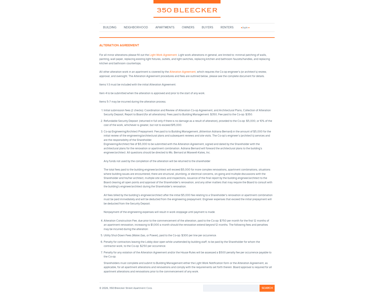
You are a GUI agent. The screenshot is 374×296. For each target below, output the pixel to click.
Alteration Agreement (182, 72)
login (245, 27)
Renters (227, 27)
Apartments (164, 27)
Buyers (207, 27)
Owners (188, 27)
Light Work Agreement (163, 55)
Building (109, 27)
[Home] (187, 10)
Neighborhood (136, 27)
